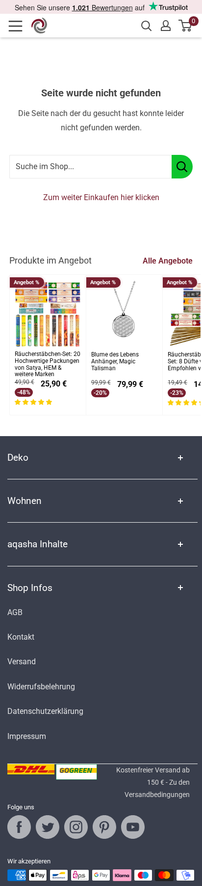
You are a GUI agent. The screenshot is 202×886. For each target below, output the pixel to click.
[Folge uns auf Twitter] (47, 827)
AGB (15, 612)
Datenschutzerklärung (45, 711)
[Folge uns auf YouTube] (133, 827)
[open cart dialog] (185, 25)
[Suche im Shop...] (182, 166)
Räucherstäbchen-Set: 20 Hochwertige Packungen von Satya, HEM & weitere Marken (47, 364)
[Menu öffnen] (18, 26)
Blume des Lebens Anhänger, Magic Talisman (115, 362)
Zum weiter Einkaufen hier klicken (101, 197)
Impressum (26, 736)
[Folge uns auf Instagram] (76, 827)
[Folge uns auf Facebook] (19, 827)
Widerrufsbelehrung (41, 686)
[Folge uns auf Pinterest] (104, 827)
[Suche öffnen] (146, 26)
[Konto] (166, 25)
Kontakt (20, 637)
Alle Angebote (168, 261)
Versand (21, 661)
